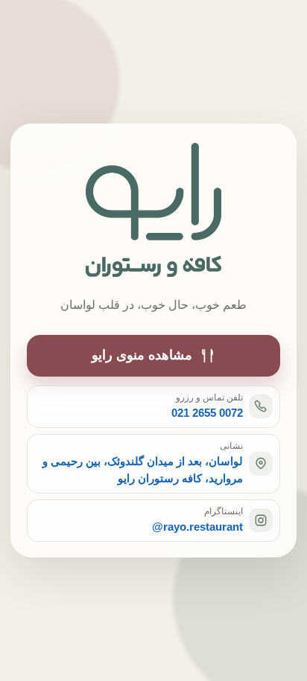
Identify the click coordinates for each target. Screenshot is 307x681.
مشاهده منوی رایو (142, 355)
